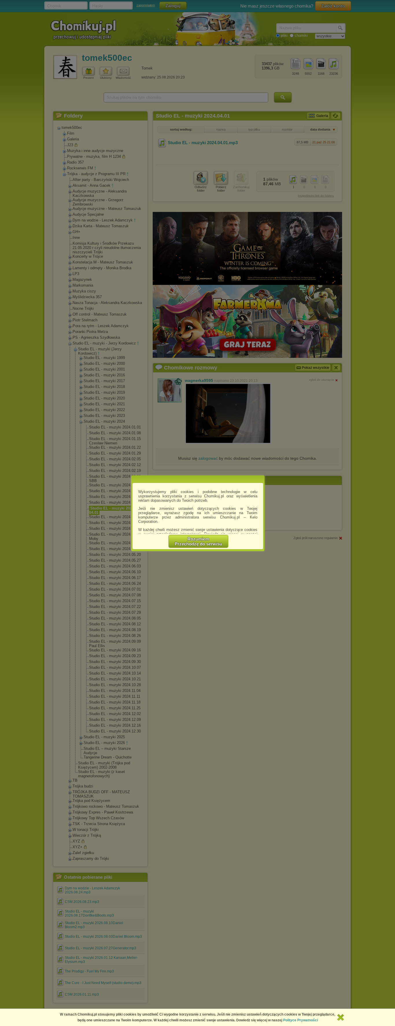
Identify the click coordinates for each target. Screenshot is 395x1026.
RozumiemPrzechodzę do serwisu (198, 541)
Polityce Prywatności (300, 1020)
